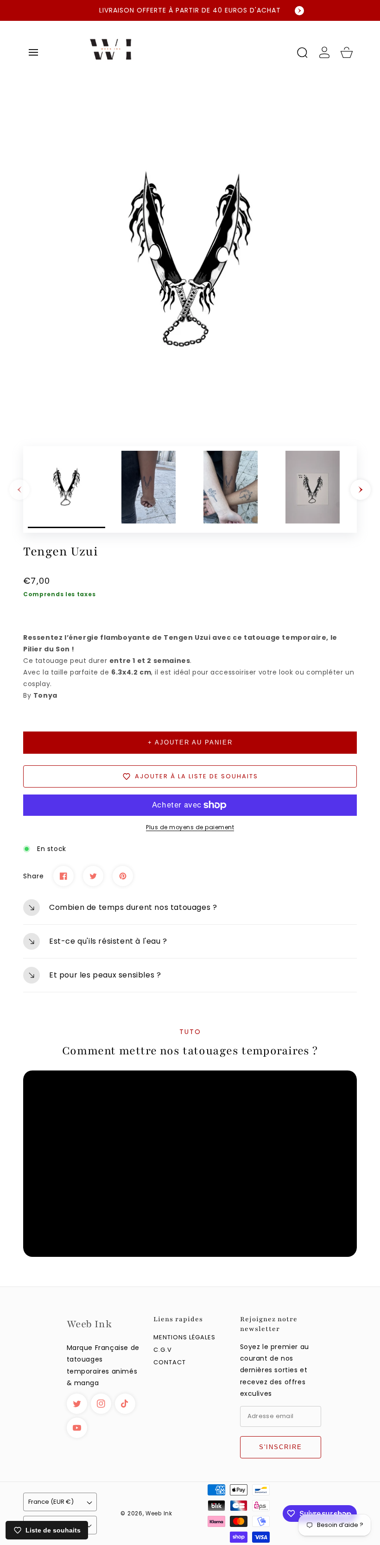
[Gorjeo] (93, 876)
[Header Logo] (180, 52)
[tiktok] (125, 1404)
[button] (33, 52)
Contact (169, 1363)
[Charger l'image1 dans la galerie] (66, 489)
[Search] (302, 52)
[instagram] (101, 1404)
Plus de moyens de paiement (190, 827)
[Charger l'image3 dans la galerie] (230, 489)
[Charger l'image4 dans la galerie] (312, 489)
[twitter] (77, 1404)
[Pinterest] (123, 876)
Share (33, 876)
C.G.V (162, 1350)
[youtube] (77, 1428)
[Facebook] (63, 876)
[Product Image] (190, 262)
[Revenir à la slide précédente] (19, 489)
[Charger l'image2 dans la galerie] (148, 489)
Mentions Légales (184, 1338)
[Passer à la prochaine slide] (360, 489)
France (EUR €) (51, 1501)
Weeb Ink (159, 1513)
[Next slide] (299, 10)
